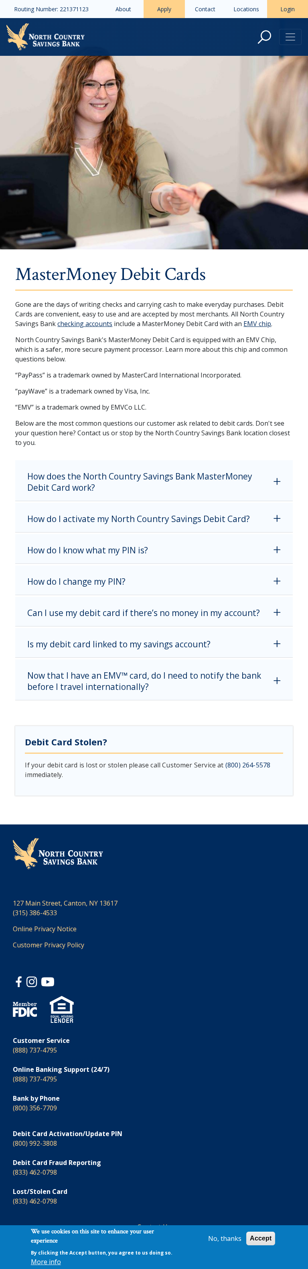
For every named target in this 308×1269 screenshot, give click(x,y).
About (123, 9)
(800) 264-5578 (248, 765)
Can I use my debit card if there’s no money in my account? (143, 612)
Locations (246, 9)
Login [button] (287, 9)
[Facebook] (19, 983)
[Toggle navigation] (290, 37)
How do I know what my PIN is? (87, 550)
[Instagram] (32, 983)
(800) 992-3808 (35, 1143)
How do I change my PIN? (76, 581)
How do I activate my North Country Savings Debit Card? (138, 518)
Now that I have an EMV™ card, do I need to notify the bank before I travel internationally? (144, 681)
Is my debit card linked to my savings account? (119, 644)
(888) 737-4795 (35, 1050)
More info (46, 1261)
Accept (261, 1238)
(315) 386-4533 (35, 912)
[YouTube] (48, 983)
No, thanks (224, 1238)
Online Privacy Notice (45, 928)
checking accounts (84, 323)
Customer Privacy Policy (48, 945)
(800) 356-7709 (35, 1108)
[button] (264, 37)
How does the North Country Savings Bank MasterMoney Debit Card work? (139, 482)
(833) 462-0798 (35, 1172)
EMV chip (257, 323)
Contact (205, 9)
